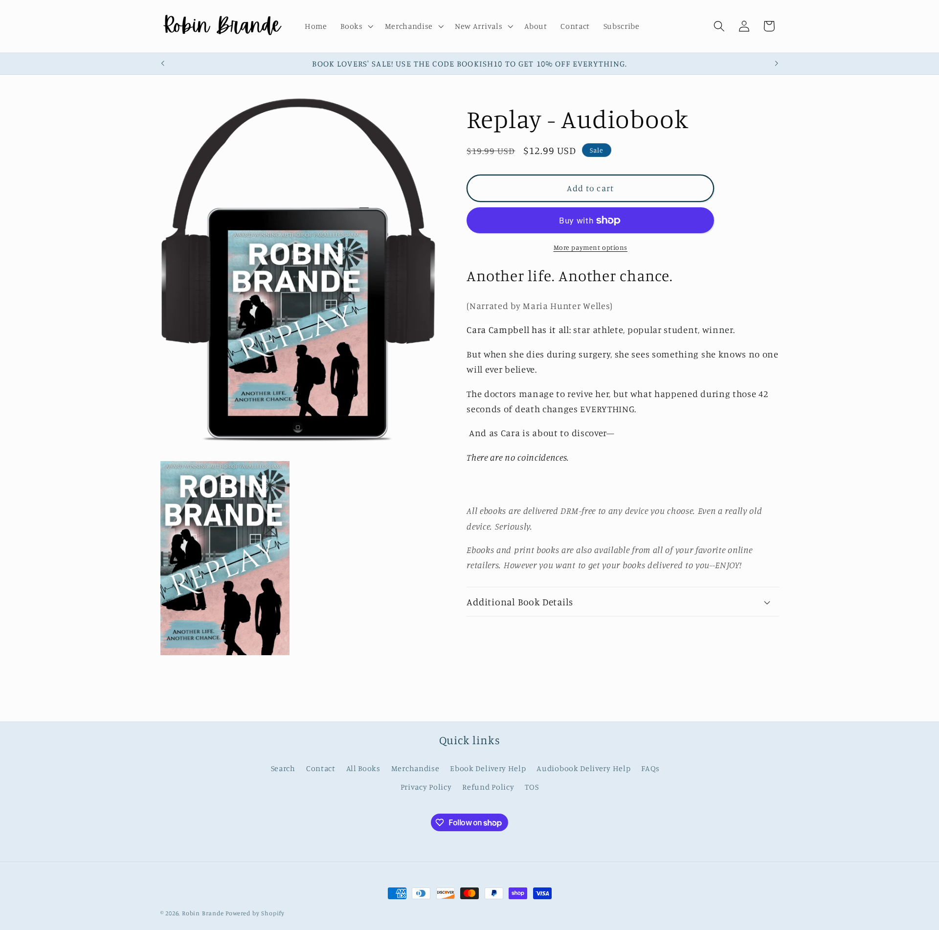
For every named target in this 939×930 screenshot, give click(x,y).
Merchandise (415, 768)
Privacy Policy (426, 787)
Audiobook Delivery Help (583, 768)
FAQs (650, 768)
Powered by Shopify (255, 913)
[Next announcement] (776, 63)
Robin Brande (203, 913)
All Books (363, 768)
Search (283, 768)
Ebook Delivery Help (488, 768)
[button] (356, 26)
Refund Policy (488, 787)
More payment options (591, 247)
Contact (320, 768)
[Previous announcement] (162, 63)
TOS (531, 787)
